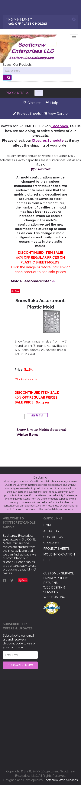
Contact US (53, 537)
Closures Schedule (48, 140)
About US (51, 531)
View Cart (55, 113)
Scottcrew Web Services (61, 780)
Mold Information (59, 554)
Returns (50, 583)
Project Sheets (28, 113)
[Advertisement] (40, 723)
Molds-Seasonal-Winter (31, 281)
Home (48, 525)
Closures (51, 543)
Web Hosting (54, 597)
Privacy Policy (55, 578)
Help (47, 560)
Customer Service (58, 573)
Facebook (59, 126)
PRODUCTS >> (17, 93)
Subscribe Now (20, 665)
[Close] (74, 19)
